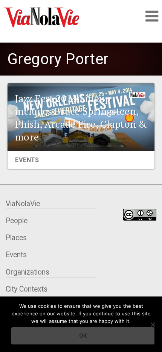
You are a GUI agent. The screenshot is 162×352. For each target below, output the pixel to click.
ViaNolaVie (23, 203)
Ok (83, 336)
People (17, 220)
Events (27, 160)
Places (16, 237)
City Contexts (26, 289)
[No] (152, 324)
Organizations (27, 272)
